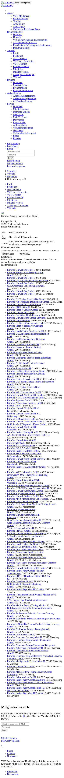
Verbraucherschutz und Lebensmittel (30, 40)
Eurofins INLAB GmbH (18, 448)
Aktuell (10, 13)
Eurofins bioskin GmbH (18, 320)
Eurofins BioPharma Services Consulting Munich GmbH (34, 618)
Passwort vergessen (16, 166)
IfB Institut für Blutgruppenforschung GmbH (28, 485)
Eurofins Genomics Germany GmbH (24, 637)
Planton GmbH (14, 405)
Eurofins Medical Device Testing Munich (26, 605)
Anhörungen (19, 24)
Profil (15, 53)
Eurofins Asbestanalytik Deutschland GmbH (28, 302)
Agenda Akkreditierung (24, 96)
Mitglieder (18, 69)
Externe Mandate (21, 66)
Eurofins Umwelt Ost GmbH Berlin (24, 304)
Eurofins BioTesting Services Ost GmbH (26, 299)
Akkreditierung (14, 93)
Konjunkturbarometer (23, 90)
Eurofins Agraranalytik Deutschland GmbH (27, 280)
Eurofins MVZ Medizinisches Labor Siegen (27, 499)
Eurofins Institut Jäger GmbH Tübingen (26, 541)
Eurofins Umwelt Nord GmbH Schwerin (26, 318)
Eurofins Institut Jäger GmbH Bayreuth (25, 693)
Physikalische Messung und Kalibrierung (32, 45)
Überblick (17, 82)
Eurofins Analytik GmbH (19, 368)
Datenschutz (13, 774)
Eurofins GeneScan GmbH (20, 581)
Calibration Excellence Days (26, 29)
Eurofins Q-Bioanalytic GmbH (21, 419)
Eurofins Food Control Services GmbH (25, 331)
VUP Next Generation (23, 61)
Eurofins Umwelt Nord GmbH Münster (25, 459)
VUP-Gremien (20, 64)
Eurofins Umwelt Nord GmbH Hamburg (26, 395)
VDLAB (17, 77)
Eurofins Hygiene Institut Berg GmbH (25, 493)
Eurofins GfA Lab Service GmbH (23, 379)
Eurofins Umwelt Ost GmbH (20, 270)
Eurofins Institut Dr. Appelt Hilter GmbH (26, 467)
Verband (11, 50)
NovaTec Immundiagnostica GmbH (24, 520)
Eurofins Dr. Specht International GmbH (26, 323)
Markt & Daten (20, 85)
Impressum (12, 771)
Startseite (11, 171)
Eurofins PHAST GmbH (19, 531)
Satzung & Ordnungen (23, 74)
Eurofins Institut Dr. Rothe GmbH (23, 451)
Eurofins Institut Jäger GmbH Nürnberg (26, 688)
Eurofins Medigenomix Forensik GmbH (26, 661)
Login (10, 148)
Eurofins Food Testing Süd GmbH (23, 544)
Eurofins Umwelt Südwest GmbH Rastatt (26, 568)
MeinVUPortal (20, 117)
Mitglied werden (21, 72)
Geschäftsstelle (20, 58)
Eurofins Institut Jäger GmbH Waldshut (25, 589)
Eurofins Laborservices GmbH (21, 677)
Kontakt (17, 138)
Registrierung (13, 143)
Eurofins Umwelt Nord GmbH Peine (24, 421)
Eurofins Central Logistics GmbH (23, 344)
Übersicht (17, 34)
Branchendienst (20, 18)
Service (10, 104)
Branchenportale (15, 32)
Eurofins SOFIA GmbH (18, 307)
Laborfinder (12, 146)
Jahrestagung (19, 26)
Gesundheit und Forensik (25, 42)
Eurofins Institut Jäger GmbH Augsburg (26, 680)
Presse (16, 135)
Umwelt (17, 37)
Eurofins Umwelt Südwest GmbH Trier (25, 496)
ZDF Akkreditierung (22, 101)
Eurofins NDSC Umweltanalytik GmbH (26, 397)
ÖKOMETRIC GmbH (18, 690)
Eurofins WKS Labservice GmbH (23, 472)
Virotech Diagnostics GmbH (20, 528)
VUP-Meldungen (21, 16)
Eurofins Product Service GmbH (22, 310)
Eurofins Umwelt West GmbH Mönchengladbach (21, 441)
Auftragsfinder (20, 125)
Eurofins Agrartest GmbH (19, 400)
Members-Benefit (21, 111)
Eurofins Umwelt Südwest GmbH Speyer (26, 533)
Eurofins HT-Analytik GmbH (21, 445)
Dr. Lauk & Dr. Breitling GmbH (22, 546)
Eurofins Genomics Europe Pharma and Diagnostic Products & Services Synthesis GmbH (31, 646)
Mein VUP (18, 114)
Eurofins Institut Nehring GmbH (22, 432)
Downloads (18, 119)
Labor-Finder (19, 122)
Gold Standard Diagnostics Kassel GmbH (26, 424)
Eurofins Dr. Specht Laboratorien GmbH (26, 371)
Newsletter (18, 130)
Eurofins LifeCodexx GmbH (20, 634)
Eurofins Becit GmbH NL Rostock (23, 315)
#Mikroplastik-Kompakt (24, 133)
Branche (11, 80)
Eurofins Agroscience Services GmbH (25, 403)
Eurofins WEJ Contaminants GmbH (24, 392)
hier (25, 716)
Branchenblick (20, 88)
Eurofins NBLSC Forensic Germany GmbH (28, 488)
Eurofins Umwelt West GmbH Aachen (25, 491)
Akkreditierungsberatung (24, 98)
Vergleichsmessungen (23, 127)
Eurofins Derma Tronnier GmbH (22, 501)
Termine (17, 21)
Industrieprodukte (21, 48)
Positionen (18, 56)
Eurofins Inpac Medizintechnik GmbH (25, 549)
